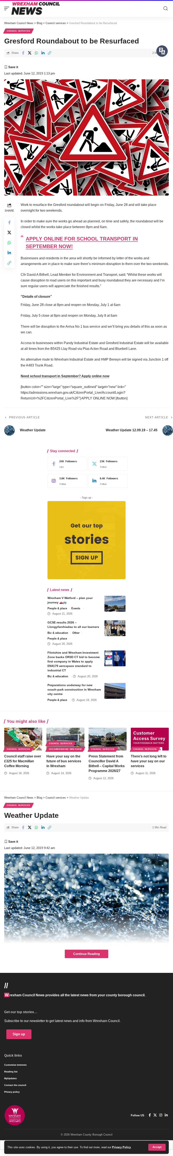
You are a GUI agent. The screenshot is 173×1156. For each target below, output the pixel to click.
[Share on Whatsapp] (36, 53)
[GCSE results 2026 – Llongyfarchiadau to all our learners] (115, 628)
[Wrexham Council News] (35, 8)
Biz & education (57, 632)
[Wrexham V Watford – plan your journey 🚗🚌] (115, 604)
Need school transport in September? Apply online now (65, 376)
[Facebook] (66, 464)
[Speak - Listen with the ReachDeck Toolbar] (162, 51)
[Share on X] (30, 53)
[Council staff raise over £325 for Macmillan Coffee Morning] (23, 739)
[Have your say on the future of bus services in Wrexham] (65, 739)
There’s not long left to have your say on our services (148, 761)
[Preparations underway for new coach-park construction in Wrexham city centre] (115, 691)
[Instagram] (66, 481)
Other (76, 632)
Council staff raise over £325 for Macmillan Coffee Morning (22, 761)
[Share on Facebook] (23, 53)
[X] (107, 464)
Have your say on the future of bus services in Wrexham (63, 761)
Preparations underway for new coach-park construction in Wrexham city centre (74, 689)
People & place (57, 608)
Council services (18, 31)
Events (75, 608)
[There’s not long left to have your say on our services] (150, 739)
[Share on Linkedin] (43, 53)
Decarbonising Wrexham (65, 749)
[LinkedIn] (107, 481)
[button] (157, 1147)
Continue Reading (86, 954)
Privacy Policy (121, 1147)
